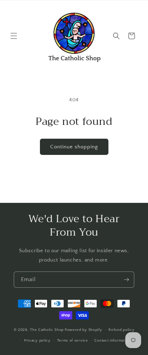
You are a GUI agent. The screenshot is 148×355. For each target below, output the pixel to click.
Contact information (112, 340)
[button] (13, 35)
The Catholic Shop (47, 330)
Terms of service (72, 340)
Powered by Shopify (83, 330)
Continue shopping (74, 147)
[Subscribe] (126, 280)
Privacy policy (37, 340)
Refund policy (121, 330)
